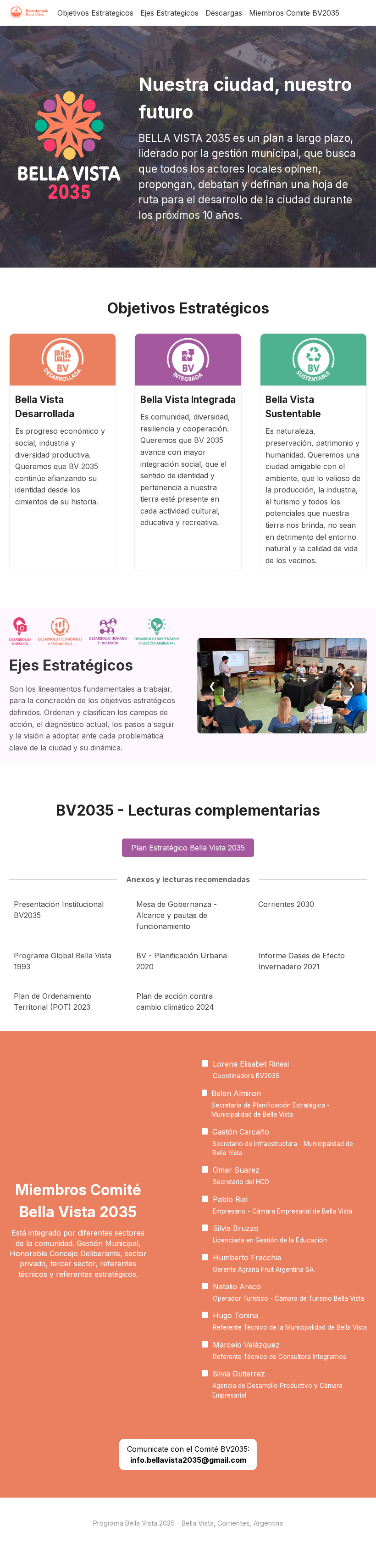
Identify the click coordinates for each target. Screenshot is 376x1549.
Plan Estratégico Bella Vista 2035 (188, 847)
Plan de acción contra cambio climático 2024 (175, 1001)
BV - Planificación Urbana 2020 (181, 961)
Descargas (223, 12)
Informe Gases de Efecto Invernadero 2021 (301, 961)
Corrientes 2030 (286, 904)
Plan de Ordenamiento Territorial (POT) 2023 (52, 1001)
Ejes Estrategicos (169, 12)
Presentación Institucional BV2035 (59, 910)
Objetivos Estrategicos (95, 12)
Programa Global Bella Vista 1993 (62, 961)
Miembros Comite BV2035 (294, 12)
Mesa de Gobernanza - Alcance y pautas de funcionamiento (176, 915)
